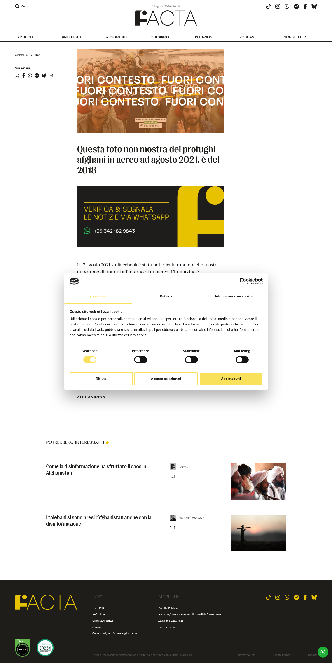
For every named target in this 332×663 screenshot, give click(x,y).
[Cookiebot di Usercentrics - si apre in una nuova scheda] (243, 281)
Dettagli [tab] (166, 296)
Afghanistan (91, 397)
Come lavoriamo (102, 621)
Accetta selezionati (166, 379)
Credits (312, 655)
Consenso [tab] (98, 297)
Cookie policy (281, 655)
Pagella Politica (168, 608)
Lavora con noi (167, 627)
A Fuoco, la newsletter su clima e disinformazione (189, 614)
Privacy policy (245, 655)
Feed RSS (98, 608)
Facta (183, 467)
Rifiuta (101, 379)
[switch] (140, 359)
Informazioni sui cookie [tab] (233, 296)
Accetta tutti (231, 379)
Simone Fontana (191, 518)
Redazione (98, 614)
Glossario (98, 627)
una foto (185, 264)
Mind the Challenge (170, 621)
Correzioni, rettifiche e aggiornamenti (116, 633)
